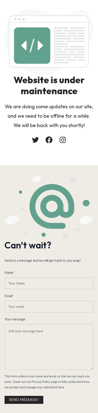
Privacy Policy (41, 382)
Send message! (24, 400)
